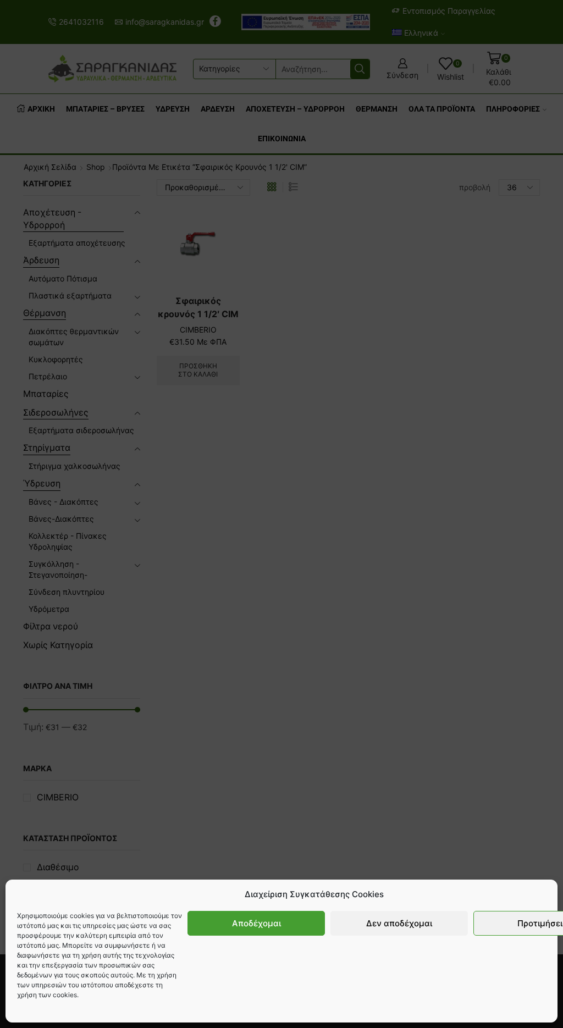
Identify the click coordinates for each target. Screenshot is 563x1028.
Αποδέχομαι (256, 923)
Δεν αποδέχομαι (399, 923)
